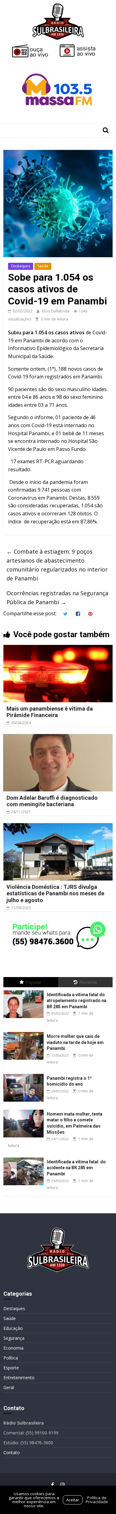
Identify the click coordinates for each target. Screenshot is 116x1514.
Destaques (20, 266)
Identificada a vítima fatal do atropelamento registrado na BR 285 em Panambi (76, 1000)
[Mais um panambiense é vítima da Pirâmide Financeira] (58, 648)
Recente (88, 982)
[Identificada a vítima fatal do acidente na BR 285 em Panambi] (25, 1158)
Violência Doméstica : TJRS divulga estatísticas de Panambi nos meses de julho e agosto (55, 893)
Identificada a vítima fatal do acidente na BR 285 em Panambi (76, 1167)
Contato (11, 1452)
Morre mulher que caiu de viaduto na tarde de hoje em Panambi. (75, 1042)
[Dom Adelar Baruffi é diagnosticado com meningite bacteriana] (58, 737)
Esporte (11, 1368)
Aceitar (72, 1500)
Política (10, 1358)
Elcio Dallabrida (56, 311)
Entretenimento (19, 1377)
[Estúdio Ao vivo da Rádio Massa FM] (58, 62)
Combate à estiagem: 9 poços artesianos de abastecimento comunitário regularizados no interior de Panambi (57, 565)
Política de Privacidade (97, 1499)
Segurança (13, 1338)
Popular (33, 982)
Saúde (42, 266)
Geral (8, 1387)
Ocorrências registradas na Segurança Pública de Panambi (57, 597)
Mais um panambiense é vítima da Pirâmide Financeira (49, 712)
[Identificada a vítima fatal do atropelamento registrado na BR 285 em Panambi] (25, 990)
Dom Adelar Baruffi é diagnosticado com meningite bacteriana (52, 801)
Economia (13, 1348)
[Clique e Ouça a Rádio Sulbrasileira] (34, 46)
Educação (13, 1328)
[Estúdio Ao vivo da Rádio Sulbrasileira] (82, 46)
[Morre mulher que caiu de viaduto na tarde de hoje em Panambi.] (25, 1032)
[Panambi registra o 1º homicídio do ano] (25, 1074)
